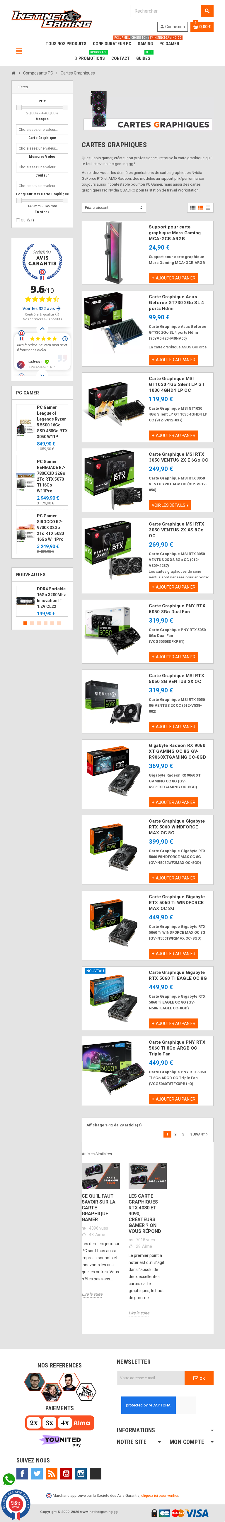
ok (201, 1378)
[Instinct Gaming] (51, 18)
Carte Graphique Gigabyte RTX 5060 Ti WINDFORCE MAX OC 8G (177, 902)
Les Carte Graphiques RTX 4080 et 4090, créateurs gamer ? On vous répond (145, 1213)
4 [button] (45, 623)
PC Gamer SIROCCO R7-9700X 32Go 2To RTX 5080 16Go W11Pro (50, 527)
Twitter (37, 1473)
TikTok (95, 1473)
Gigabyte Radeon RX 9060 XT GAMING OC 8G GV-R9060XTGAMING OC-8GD (177, 751)
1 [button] (25, 623)
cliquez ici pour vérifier (159, 1495)
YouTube (66, 1473)
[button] (42, 87)
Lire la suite (92, 1294)
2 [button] (32, 623)
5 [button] (52, 623)
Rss (51, 1473)
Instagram (81, 1473)
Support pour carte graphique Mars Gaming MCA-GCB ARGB (175, 232)
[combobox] (39, 129)
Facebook (22, 1473)
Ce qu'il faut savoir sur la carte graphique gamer (98, 1207)
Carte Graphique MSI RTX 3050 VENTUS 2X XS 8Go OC (176, 529)
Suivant (199, 1134)
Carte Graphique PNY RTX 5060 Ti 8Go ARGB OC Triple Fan (177, 1048)
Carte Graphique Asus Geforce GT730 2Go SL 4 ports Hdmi (176, 302)
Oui (27, 220)
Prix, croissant (96, 207)
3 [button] (39, 623)
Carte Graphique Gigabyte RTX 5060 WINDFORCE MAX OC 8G (177, 826)
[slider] (19, 107)
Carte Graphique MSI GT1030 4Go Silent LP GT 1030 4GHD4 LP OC (176, 384)
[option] (42, 601)
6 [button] (59, 623)
